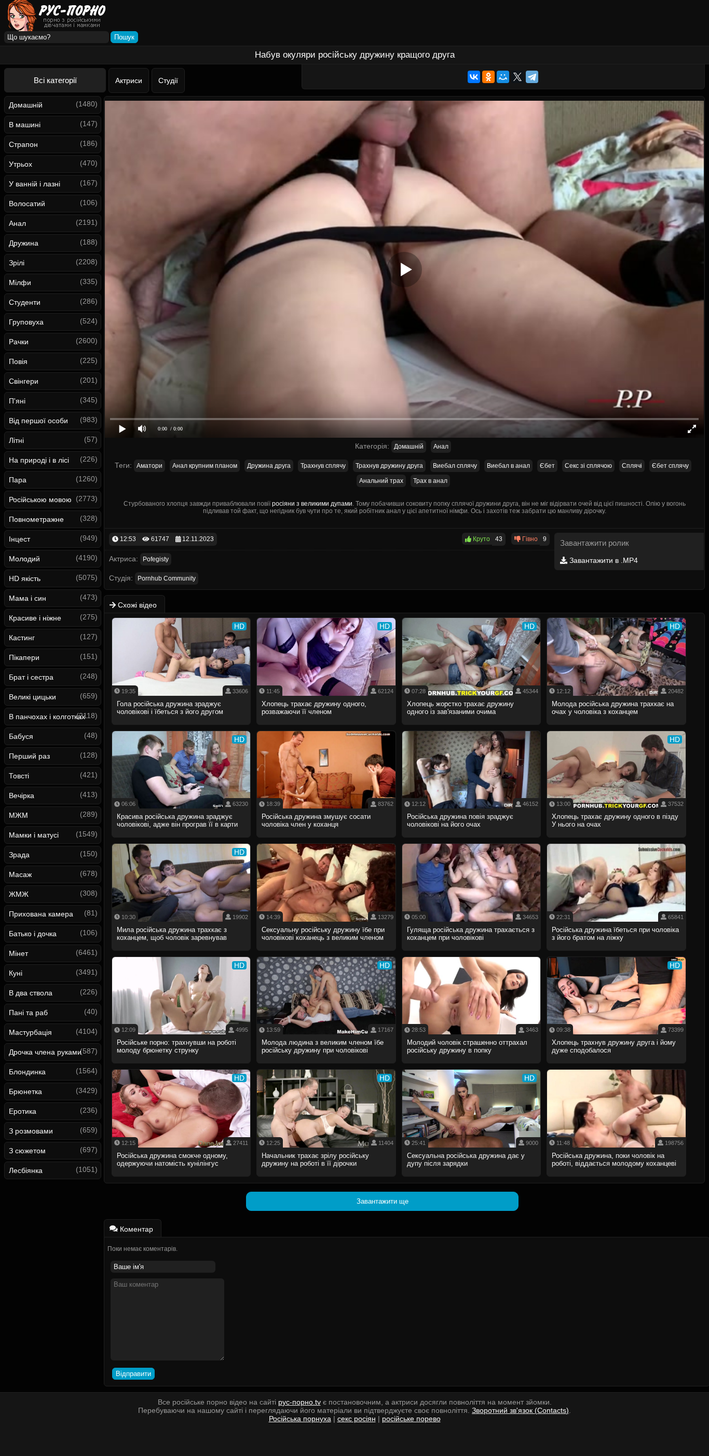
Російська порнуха (300, 1418)
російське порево (411, 1418)
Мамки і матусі (34, 835)
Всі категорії (55, 80)
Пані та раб (28, 1012)
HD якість (24, 578)
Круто (480, 539)
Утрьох (20, 164)
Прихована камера (41, 914)
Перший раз (29, 756)
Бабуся (21, 736)
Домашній (26, 105)
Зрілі (16, 263)
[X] (517, 77)
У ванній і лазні (34, 184)
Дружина (23, 243)
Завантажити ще (382, 1201)
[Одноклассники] (488, 77)
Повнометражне (36, 519)
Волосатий (27, 203)
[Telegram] (532, 77)
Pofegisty (156, 559)
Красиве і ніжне (35, 618)
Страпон (23, 144)
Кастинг (22, 637)
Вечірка (21, 795)
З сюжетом (27, 1151)
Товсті (19, 776)
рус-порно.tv (299, 1402)
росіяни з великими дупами (312, 503)
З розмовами (31, 1131)
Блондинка (27, 1072)
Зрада (19, 855)
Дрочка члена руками (45, 1052)
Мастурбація (30, 1032)
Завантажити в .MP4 (602, 560)
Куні (15, 973)
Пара (17, 480)
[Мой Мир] (503, 77)
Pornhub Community (167, 578)
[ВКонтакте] (474, 77)
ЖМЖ (19, 894)
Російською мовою (40, 499)
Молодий (24, 559)
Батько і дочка (33, 933)
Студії (168, 80)
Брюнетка (25, 1091)
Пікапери (24, 657)
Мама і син (27, 598)
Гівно (529, 539)
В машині (24, 124)
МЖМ (18, 815)
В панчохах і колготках (47, 716)
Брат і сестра (31, 677)
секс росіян (356, 1418)
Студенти (24, 302)
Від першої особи (38, 420)
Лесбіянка (26, 1170)
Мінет (18, 953)
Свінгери (23, 381)
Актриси (128, 80)
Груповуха (26, 322)
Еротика (22, 1111)
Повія (18, 361)
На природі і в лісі (39, 460)
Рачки (19, 342)
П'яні (17, 401)
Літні (16, 440)
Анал (17, 223)
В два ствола (30, 993)
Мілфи (20, 282)
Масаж (20, 874)
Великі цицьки (32, 697)
